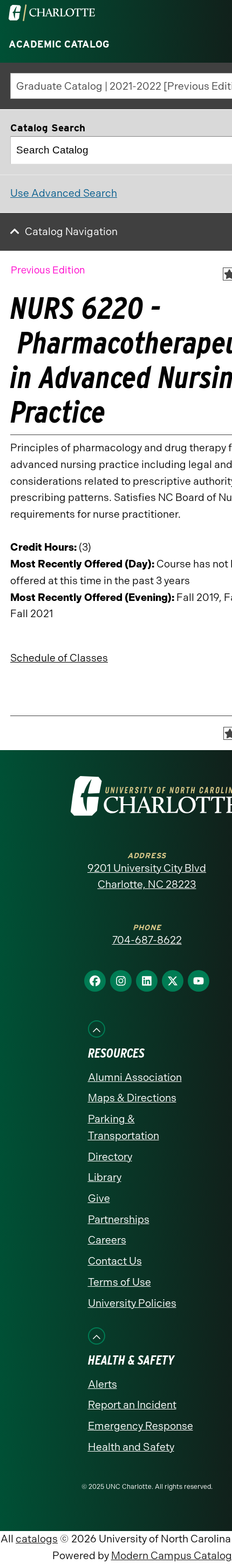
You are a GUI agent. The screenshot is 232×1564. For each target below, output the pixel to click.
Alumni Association (135, 1077)
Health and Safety (131, 1447)
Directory (110, 1157)
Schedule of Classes (59, 658)
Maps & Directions (132, 1098)
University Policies (132, 1303)
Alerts (102, 1384)
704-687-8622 (147, 940)
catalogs (37, 1539)
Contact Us (115, 1261)
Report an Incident (132, 1405)
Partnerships (118, 1219)
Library (104, 1177)
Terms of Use (119, 1282)
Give (99, 1198)
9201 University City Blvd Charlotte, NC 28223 (146, 876)
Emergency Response (140, 1426)
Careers (107, 1240)
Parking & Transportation (123, 1127)
